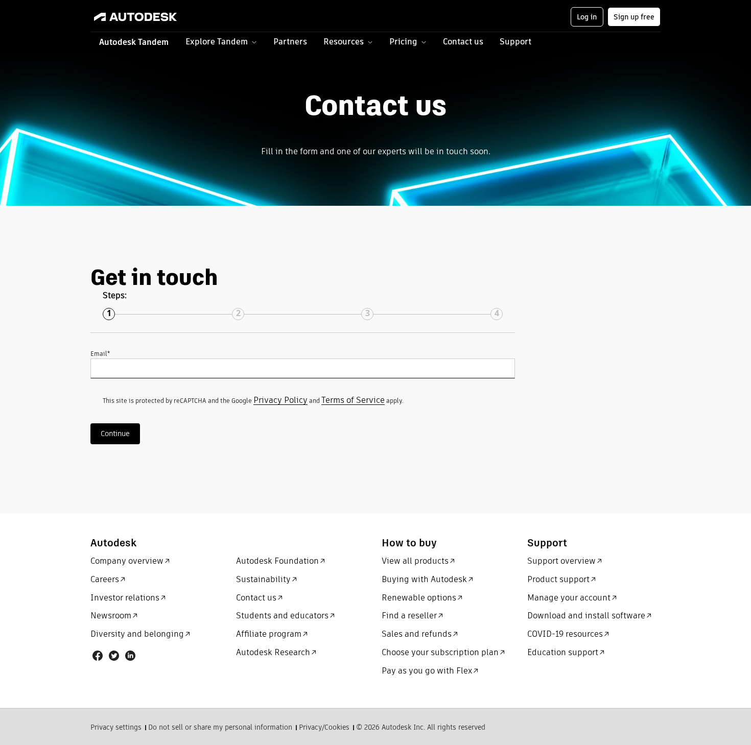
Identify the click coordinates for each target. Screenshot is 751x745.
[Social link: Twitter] (114, 655)
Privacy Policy (280, 400)
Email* (100, 353)
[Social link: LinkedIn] (130, 655)
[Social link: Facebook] (97, 655)
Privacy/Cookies (324, 728)
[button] (221, 43)
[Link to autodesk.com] (145, 17)
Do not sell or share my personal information (220, 728)
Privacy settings (116, 728)
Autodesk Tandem (134, 42)
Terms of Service (353, 400)
